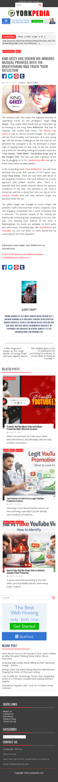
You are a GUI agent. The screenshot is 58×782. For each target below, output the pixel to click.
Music (18, 51)
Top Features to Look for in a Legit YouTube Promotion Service (25, 499)
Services (19, 450)
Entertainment (8, 51)
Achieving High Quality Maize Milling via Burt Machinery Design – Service (28, 664)
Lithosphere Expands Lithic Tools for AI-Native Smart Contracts (27, 686)
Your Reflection (34, 169)
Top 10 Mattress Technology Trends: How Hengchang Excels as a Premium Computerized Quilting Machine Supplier (28, 679)
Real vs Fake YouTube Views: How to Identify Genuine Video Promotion (25, 571)
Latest (6, 450)
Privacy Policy (9, 718)
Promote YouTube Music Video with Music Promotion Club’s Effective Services (24, 428)
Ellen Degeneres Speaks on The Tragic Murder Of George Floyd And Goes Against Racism (15, 352)
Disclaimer (8, 716)
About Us (7, 711)
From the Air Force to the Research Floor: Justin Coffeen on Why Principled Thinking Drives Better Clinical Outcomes (29, 656)
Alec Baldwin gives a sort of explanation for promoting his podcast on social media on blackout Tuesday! (42, 353)
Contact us (8, 713)
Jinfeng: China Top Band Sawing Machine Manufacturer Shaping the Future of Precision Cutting (28, 670)
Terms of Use (9, 721)
